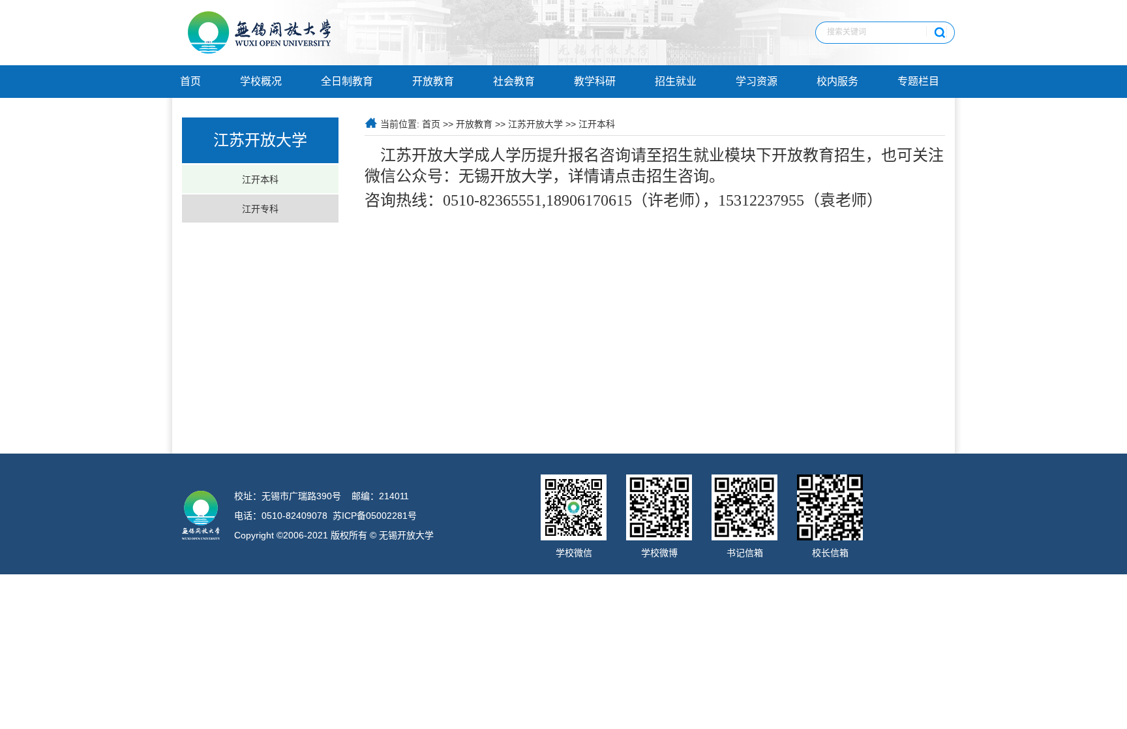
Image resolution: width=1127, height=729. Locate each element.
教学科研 (595, 81)
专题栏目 (918, 81)
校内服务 (837, 81)
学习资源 (756, 81)
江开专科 (260, 209)
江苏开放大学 (535, 124)
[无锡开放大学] (259, 51)
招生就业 (676, 81)
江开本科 (260, 179)
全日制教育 (347, 81)
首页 (190, 81)
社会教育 (514, 81)
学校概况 (261, 81)
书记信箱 (745, 553)
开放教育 (433, 81)
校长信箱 (830, 553)
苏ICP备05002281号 (375, 515)
